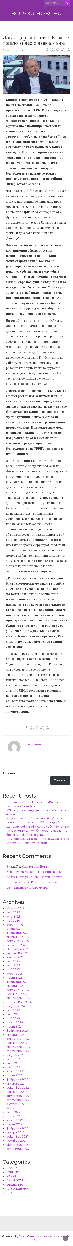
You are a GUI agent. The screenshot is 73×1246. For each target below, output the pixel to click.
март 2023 (14, 1075)
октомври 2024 (18, 998)
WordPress (26, 1236)
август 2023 (15, 1055)
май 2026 (13, 920)
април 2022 (14, 1120)
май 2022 (13, 1116)
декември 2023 (17, 1038)
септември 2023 (18, 1051)
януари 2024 (15, 1034)
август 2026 (15, 908)
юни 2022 (13, 1112)
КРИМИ (11, 1176)
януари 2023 (15, 1083)
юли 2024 (13, 1010)
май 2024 (13, 1018)
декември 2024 (17, 990)
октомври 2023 (18, 1047)
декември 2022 (17, 1087)
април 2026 (14, 924)
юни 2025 (13, 965)
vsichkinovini (36, 744)
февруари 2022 (17, 1128)
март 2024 (14, 1026)
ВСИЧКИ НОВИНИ (36, 13)
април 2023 (14, 1071)
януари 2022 (15, 1132)
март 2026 (14, 928)
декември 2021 (17, 1136)
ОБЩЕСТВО (15, 1184)
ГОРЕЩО (12, 1172)
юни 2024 (13, 1014)
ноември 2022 (16, 1091)
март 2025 (14, 977)
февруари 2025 (17, 981)
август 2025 (15, 957)
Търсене (9, 773)
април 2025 (14, 973)
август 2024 (15, 1006)
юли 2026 (13, 912)
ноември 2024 (16, 994)
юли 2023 (13, 1059)
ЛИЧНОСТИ (14, 1180)
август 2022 (15, 1104)
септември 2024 (18, 1002)
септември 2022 (18, 1100)
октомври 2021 (17, 1144)
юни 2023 (13, 1063)
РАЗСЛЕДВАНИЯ (18, 1188)
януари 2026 (15, 937)
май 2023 (13, 1067)
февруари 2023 (17, 1079)
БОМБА (11, 1168)
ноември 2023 (16, 1043)
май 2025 (13, 969)
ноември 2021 (16, 1140)
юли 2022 (13, 1108)
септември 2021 (18, 1148)
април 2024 (14, 1022)
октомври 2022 (18, 1095)
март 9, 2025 (11, 50)
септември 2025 (18, 953)
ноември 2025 (16, 945)
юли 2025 (13, 961)
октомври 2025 (18, 949)
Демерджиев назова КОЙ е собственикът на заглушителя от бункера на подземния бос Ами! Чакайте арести (37, 830)
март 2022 (14, 1124)
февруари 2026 (17, 932)
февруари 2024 (17, 1030)
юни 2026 (13, 916)
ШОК (24, 50)
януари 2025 (15, 985)
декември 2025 (17, 941)
